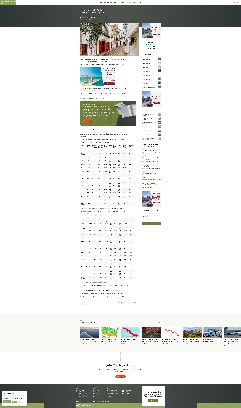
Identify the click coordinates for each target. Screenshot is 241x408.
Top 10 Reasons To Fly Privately (113, 390)
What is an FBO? (125, 391)
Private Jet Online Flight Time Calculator (148, 115)
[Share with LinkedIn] (124, 303)
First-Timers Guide (110, 391)
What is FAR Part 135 (111, 398)
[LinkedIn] (87, 405)
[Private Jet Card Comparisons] (8, 2)
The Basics (122, 2)
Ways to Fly (96, 387)
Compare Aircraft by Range (148, 126)
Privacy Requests (96, 401)
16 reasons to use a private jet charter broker (151, 176)
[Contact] (89, 405)
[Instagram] (84, 405)
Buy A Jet (95, 396)
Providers (109, 2)
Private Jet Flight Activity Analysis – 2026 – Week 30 (149, 70)
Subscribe (151, 223)
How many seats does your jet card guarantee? (151, 162)
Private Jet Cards (97, 390)
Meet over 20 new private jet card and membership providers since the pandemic (151, 154)
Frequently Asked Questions (112, 393)
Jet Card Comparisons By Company (147, 119)
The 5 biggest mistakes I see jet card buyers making (151, 165)
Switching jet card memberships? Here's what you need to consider (152, 180)
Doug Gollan (83, 19)
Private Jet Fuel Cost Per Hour (148, 134)
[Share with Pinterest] (129, 303)
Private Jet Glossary (111, 394)
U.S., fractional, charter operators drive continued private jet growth (149, 86)
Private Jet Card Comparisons (98, 208)
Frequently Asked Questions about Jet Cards (148, 139)
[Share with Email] (135, 303)
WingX (86, 208)
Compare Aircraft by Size (147, 130)
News (134, 2)
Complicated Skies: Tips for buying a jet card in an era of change (151, 150)
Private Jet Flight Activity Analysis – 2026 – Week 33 (149, 58)
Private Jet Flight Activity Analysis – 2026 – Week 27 (149, 82)
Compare (116, 2)
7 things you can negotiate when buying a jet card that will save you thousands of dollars (152, 170)
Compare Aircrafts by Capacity (82, 394)
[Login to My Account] (228, 2)
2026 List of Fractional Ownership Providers (149, 123)
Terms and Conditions (105, 401)
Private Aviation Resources (127, 390)
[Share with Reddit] (127, 303)
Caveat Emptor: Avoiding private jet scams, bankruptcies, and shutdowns (151, 184)
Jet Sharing (95, 393)
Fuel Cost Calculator (126, 394)
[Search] (225, 2)
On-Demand (95, 391)
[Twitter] (77, 405)
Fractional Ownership (97, 394)
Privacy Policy (89, 401)
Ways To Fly (103, 2)
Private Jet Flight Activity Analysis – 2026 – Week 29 (149, 74)
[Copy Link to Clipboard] (132, 303)
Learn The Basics (111, 387)
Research (129, 2)
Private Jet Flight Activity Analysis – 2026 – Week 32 (149, 62)
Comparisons (79, 387)
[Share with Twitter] (121, 303)
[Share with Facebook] (118, 303)
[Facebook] (79, 405)
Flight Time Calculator (126, 393)
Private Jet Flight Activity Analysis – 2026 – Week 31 (149, 66)
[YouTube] (82, 405)
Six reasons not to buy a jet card (150, 173)
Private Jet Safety (110, 396)
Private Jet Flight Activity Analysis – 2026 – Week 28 (149, 78)
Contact (139, 2)
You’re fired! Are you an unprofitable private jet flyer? (151, 158)
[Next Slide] (159, 322)
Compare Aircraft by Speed (81, 396)
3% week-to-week (115, 59)
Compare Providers (80, 390)
